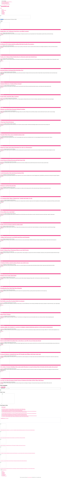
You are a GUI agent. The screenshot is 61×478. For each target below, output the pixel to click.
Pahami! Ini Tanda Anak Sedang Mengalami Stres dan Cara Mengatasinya (16, 147)
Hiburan (3, 11)
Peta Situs (3, 472)
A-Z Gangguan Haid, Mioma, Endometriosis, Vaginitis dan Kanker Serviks (16, 198)
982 (3, 387)
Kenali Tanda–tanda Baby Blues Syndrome (9, 96)
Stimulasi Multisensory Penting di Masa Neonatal (10, 83)
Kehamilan (3, 12)
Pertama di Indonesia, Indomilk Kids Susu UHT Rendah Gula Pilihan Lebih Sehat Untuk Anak (20, 354)
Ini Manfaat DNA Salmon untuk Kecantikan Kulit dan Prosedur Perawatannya (17, 44)
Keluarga (3, 13)
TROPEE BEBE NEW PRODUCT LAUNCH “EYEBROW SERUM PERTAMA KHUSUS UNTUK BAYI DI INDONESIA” (26, 327)
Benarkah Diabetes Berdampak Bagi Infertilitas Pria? (11, 70)
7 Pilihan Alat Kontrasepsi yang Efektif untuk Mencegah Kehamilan (14, 237)
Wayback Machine (30, 477)
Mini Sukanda (2, 85)
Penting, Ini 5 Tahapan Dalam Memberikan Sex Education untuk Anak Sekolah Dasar (18, 56)
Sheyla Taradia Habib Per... (5, 2)
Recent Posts (3, 407)
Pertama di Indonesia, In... (5, 3)
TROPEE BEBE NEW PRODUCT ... (7, 1)
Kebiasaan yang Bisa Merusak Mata (8, 185)
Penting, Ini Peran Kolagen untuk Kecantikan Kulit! (11, 224)
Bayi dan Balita (4, 10)
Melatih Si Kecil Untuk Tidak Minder (8, 275)
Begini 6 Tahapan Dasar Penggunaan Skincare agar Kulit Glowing (14, 250)
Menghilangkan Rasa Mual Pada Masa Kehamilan (11, 288)
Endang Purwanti (2, 98)
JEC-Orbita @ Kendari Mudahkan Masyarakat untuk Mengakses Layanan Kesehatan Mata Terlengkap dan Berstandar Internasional (29, 366)
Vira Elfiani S (2, 149)
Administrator (2, 200)
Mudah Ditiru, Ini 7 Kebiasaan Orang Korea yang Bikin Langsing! (14, 31)
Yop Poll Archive (4, 475)
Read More (1, 34)
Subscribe (3, 473)
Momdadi (1, 58)
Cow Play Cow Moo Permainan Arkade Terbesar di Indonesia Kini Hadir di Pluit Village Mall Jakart (22, 380)
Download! (1, 19)
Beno (1, 136)
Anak (2, 9)
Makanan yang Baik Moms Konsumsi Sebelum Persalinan (12, 109)
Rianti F (1, 45)
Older (4, 387)
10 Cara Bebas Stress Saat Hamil (7, 211)
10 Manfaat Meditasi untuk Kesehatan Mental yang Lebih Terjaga (14, 262)
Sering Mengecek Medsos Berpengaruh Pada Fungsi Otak (12, 160)
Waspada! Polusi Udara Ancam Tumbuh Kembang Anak (12, 134)
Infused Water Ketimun (5, 314)
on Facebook (4, 418)
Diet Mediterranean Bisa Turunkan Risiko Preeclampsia (12, 301)
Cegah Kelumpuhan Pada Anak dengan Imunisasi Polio (12, 172)
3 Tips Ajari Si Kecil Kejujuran (7, 122)
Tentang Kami (4, 474)
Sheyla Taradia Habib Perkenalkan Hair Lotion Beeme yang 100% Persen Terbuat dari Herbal (20, 340)
